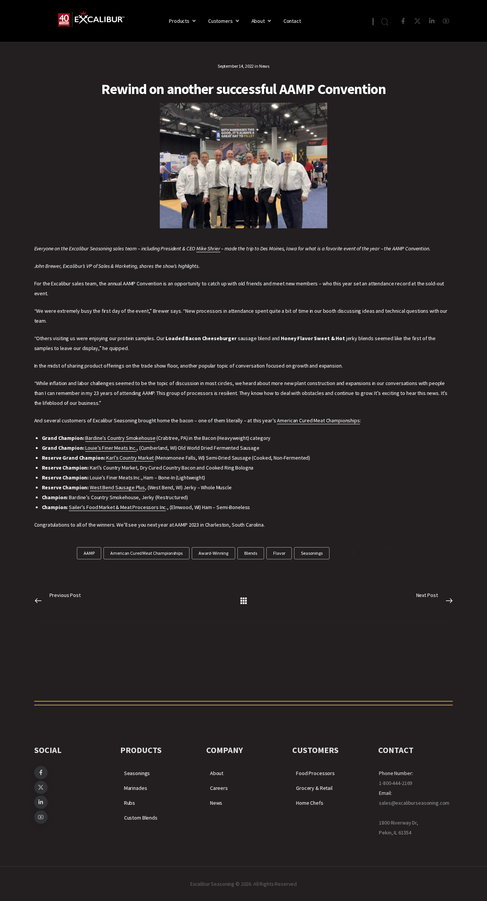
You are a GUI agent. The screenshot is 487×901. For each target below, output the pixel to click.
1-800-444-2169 (395, 783)
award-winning (213, 553)
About (258, 21)
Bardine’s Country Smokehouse (120, 438)
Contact (292, 21)
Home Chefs (309, 802)
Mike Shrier (208, 248)
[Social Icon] (403, 21)
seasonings (312, 553)
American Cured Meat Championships (318, 420)
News (264, 66)
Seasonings (137, 773)
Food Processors (315, 773)
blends (250, 553)
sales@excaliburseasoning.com (414, 802)
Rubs (129, 802)
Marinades (135, 788)
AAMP (89, 553)
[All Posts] (244, 600)
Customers (220, 21)
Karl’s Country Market (130, 457)
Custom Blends (141, 817)
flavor (279, 553)
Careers (219, 788)
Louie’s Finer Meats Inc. (111, 447)
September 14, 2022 (236, 66)
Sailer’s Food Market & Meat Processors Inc (117, 507)
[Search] (385, 21)
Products (179, 21)
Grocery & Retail (314, 788)
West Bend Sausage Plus (117, 487)
